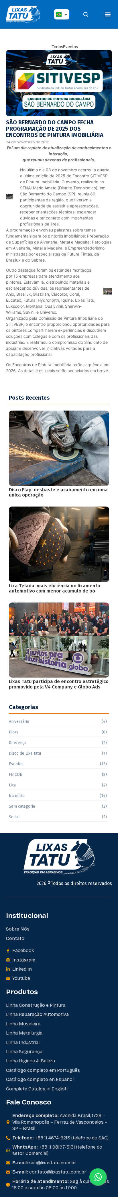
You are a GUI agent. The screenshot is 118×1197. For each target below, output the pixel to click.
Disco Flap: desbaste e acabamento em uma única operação (58, 492)
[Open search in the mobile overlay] (86, 14)
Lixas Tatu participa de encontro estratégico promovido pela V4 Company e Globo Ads (59, 684)
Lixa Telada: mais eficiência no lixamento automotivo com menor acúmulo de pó (54, 588)
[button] (107, 14)
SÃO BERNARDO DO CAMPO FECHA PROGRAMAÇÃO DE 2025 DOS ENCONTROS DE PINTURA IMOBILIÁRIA (54, 128)
